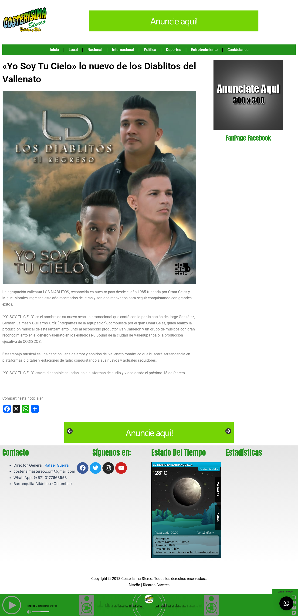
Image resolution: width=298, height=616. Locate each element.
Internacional (123, 49)
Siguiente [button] (227, 431)
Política (150, 49)
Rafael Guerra (57, 465)
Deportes (173, 49)
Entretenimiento (204, 49)
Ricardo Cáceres (156, 585)
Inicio (54, 49)
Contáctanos (237, 49)
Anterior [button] (70, 431)
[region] (149, 432)
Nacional (95, 49)
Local (73, 49)
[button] (286, 603)
